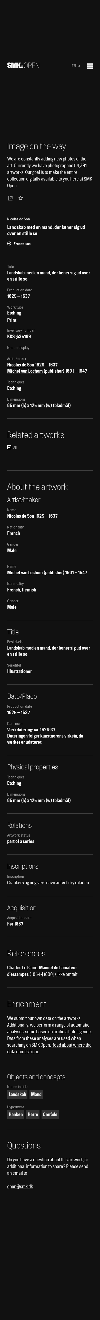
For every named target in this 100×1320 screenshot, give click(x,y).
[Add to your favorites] (22, 198)
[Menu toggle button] (90, 66)
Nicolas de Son (20, 364)
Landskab (17, 1094)
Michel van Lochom (25, 371)
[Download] (11, 198)
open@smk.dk (20, 1186)
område (50, 1114)
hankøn (16, 1114)
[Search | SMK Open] (23, 66)
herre (33, 1114)
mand (36, 1094)
